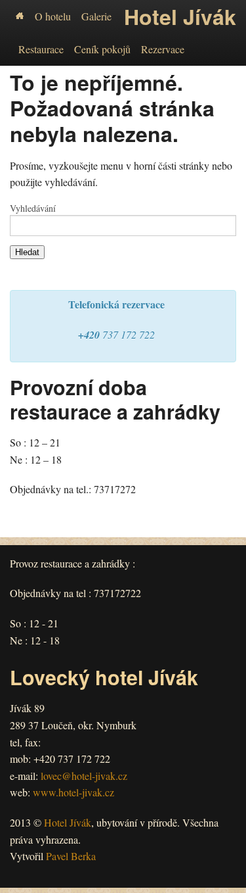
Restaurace (41, 49)
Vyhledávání (33, 208)
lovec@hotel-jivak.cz (84, 776)
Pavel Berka (71, 856)
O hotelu (53, 16)
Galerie (96, 16)
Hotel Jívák (67, 822)
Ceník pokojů (102, 49)
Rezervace (162, 49)
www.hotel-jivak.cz (73, 792)
